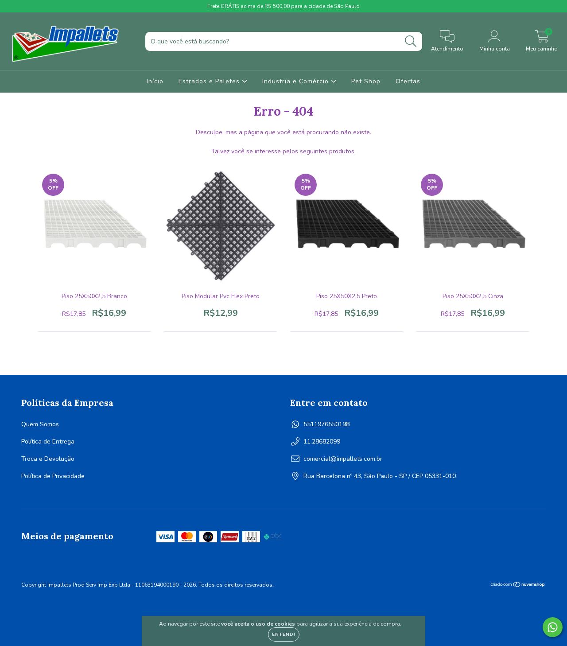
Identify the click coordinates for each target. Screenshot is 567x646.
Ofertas (408, 81)
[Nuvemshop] (518, 585)
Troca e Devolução (47, 459)
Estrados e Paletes (210, 81)
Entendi (283, 634)
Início (155, 81)
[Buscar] (410, 41)
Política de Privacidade (53, 476)
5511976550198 (326, 424)
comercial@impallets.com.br (342, 459)
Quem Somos (40, 424)
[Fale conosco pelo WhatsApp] (553, 627)
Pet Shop (366, 81)
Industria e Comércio (296, 81)
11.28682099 (321, 441)
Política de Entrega (47, 441)
